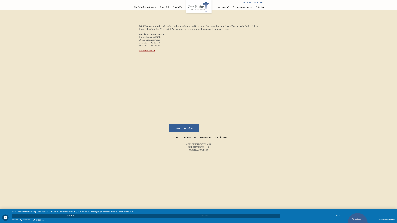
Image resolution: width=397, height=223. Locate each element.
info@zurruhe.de (147, 50)
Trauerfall (164, 7)
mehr (337, 216)
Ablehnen (70, 216)
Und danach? (223, 7)
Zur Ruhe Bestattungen (145, 7)
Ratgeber (260, 7)
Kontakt (175, 137)
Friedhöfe (177, 7)
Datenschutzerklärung (213, 137)
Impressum (190, 137)
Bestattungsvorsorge (242, 7)
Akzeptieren (203, 216)
